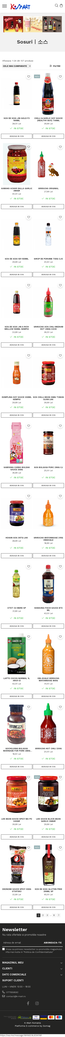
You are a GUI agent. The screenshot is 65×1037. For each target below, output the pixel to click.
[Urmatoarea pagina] (58, 915)
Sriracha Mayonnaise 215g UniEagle (48, 539)
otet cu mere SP (16, 608)
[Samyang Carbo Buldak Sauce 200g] (16, 443)
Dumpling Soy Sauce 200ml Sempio (17, 398)
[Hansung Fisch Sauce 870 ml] (48, 584)
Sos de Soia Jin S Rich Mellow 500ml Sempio (17, 328)
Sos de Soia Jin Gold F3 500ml (17, 119)
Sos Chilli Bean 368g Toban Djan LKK (48, 398)
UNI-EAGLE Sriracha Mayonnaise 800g (48, 679)
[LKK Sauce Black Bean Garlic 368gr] (48, 794)
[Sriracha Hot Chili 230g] (48, 724)
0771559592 (12, 992)
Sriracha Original (48, 188)
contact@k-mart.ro (16, 996)
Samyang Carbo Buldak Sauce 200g (17, 468)
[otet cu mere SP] (16, 584)
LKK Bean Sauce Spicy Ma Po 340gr (16, 820)
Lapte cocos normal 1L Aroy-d (16, 679)
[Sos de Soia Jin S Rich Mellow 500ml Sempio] (16, 302)
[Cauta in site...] (56, 6)
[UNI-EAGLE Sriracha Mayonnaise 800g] (48, 654)
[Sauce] (32, 24)
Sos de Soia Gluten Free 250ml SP (48, 890)
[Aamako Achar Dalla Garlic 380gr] (16, 164)
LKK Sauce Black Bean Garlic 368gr (48, 820)
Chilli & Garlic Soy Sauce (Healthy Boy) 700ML (48, 119)
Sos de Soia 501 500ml (17, 259)
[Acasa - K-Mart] (20, 6)
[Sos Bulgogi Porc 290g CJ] (48, 443)
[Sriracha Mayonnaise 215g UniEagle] (48, 513)
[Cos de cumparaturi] (61, 6)
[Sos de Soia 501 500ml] (16, 234)
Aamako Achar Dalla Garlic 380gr (16, 189)
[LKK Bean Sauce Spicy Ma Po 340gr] (16, 794)
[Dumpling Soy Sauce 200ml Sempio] (16, 373)
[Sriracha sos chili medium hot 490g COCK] (48, 302)
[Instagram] (37, 1003)
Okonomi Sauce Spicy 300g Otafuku (16, 890)
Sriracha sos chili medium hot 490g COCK (48, 328)
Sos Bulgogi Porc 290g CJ (48, 467)
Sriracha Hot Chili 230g (48, 748)
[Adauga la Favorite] (28, 76)
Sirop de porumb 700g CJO (48, 259)
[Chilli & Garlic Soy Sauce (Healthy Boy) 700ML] (48, 94)
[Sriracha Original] (48, 164)
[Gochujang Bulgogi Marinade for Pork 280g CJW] (16, 724)
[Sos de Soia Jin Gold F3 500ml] (16, 94)
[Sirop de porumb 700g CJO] (48, 234)
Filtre (56, 66)
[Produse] (5, 7)
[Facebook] (28, 1003)
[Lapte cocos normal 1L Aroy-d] (16, 654)
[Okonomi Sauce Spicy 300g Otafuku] (16, 865)
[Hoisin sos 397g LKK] (16, 513)
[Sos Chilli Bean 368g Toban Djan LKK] (48, 373)
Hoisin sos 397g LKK (17, 538)
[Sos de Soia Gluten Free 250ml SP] (48, 865)
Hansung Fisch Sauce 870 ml (48, 609)
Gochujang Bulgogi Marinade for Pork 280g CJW (16, 749)
